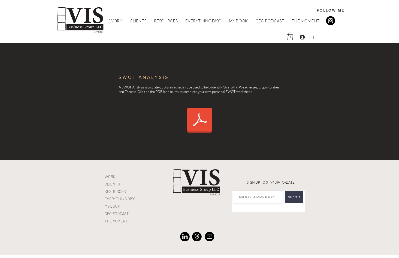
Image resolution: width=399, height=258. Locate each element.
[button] (290, 36)
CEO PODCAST (117, 213)
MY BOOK (112, 206)
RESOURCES (115, 191)
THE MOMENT (116, 221)
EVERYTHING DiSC (120, 198)
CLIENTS (112, 184)
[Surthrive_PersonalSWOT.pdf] (199, 121)
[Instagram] (330, 20)
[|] (302, 37)
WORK (110, 176)
